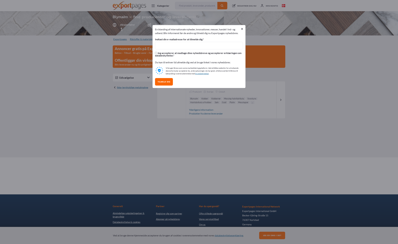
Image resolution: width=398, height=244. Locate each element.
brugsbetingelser (202, 73)
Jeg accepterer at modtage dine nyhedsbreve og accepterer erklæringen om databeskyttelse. (198, 54)
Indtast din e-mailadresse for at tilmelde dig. (179, 39)
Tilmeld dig (164, 81)
